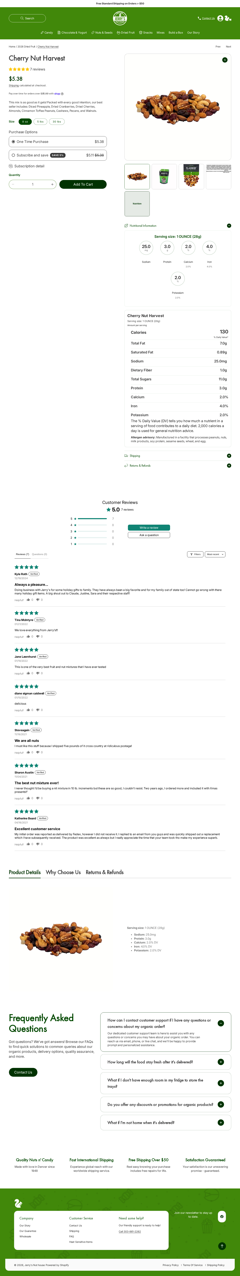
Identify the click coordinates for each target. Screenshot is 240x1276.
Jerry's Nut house (35, 1265)
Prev (218, 46)
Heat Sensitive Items (80, 1241)
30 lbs (57, 121)
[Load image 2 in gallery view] (164, 176)
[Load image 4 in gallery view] (218, 176)
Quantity (14, 175)
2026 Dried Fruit (26, 46)
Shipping (14, 85)
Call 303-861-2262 (130, 1231)
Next (228, 46)
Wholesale (25, 1236)
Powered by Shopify (57, 1265)
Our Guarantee (28, 1230)
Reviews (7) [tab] (22, 554)
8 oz (25, 121)
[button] (27, 18)
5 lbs (40, 121)
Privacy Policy (171, 1265)
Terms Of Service (193, 1265)
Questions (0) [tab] (39, 554)
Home (12, 46)
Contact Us (75, 1225)
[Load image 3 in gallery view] (191, 176)
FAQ (71, 1236)
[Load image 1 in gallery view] (137, 176)
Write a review (149, 527)
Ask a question (149, 535)
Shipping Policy (216, 1265)
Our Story (25, 1225)
